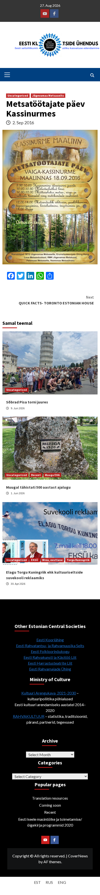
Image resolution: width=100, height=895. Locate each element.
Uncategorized (18, 95)
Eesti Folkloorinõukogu (50, 651)
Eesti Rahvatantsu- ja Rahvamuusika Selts (50, 645)
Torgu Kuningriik (78, 560)
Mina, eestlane (52, 560)
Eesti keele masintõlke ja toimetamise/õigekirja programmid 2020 (50, 822)
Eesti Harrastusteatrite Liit (50, 663)
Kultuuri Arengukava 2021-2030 (48, 693)
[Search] (92, 75)
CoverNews (78, 855)
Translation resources (50, 798)
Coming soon (50, 805)
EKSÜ (34, 560)
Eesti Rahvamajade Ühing (50, 669)
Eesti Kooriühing (50, 639)
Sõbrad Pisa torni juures (27, 402)
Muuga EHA (52, 475)
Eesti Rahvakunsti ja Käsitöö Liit (50, 657)
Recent (36, 475)
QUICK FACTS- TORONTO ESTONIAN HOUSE (56, 300)
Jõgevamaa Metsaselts (48, 95)
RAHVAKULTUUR (28, 716)
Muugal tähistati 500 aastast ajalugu (38, 487)
